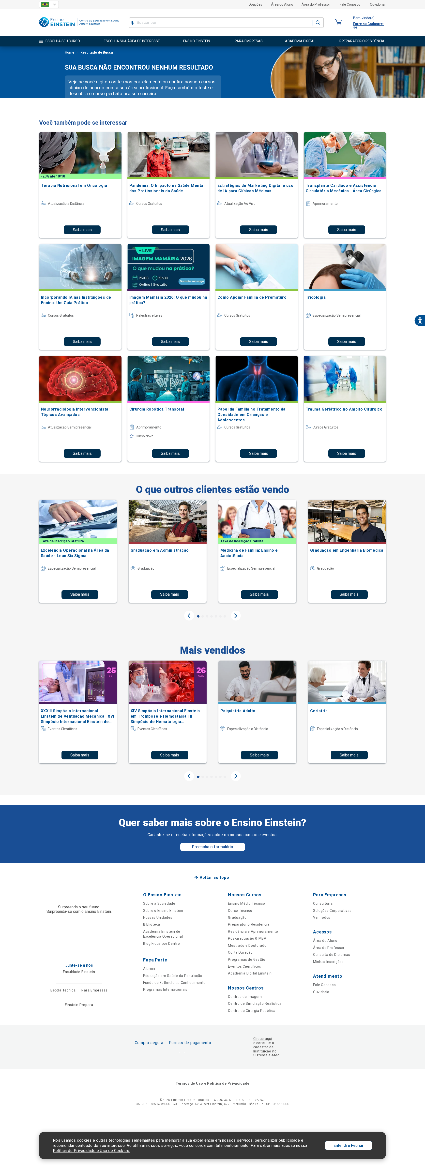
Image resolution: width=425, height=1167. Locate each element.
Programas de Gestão (246, 959)
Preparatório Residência (248, 924)
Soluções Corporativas (332, 911)
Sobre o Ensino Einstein (163, 911)
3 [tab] (207, 616)
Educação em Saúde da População (172, 976)
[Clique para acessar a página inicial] (79, 28)
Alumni (149, 969)
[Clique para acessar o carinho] (338, 22)
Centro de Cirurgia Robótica (251, 1011)
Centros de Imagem (245, 997)
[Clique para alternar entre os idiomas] (49, 4)
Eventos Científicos (244, 966)
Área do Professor (316, 4)
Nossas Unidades (157, 917)
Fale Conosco (350, 4)
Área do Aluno (282, 4)
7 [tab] (225, 616)
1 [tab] (198, 616)
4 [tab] (211, 616)
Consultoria (323, 903)
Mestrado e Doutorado (247, 945)
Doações (255, 4)
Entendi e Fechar (349, 1145)
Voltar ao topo (214, 877)
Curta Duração (240, 952)
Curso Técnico (240, 911)
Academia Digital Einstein (250, 973)
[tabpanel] (78, 551)
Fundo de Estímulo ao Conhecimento (174, 983)
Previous (189, 615)
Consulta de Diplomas (331, 955)
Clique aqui (262, 1039)
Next (236, 615)
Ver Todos (321, 917)
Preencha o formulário (212, 846)
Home (69, 52)
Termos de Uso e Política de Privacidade (212, 1083)
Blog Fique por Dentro (161, 943)
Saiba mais (82, 229)
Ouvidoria (377, 4)
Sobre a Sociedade (159, 903)
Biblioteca (151, 924)
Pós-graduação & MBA (247, 938)
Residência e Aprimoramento (253, 931)
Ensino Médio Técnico (246, 903)
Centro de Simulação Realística (254, 1003)
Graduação (237, 917)
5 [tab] (216, 616)
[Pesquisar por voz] (132, 23)
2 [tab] (202, 616)
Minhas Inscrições (328, 962)
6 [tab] (220, 616)
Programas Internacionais (165, 989)
